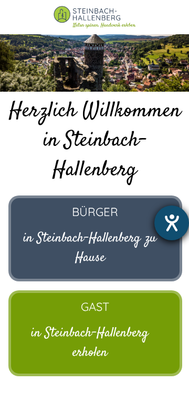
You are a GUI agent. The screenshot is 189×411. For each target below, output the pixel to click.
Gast (95, 306)
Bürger (95, 211)
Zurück (15, 62)
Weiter (173, 62)
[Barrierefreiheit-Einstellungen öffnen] (171, 223)
